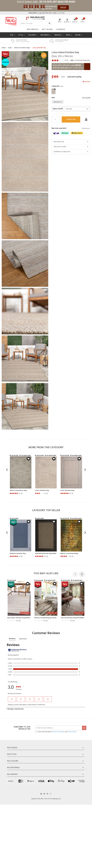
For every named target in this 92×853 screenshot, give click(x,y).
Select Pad (57, 109)
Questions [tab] (23, 638)
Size (12, 35)
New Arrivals (33, 29)
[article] (20, 476)
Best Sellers (47, 29)
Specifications (60, 146)
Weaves (58, 35)
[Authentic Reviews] (17, 650)
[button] (58, 86)
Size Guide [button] (86, 98)
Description (59, 141)
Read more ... (86, 128)
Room (78, 35)
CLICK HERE (46, 13)
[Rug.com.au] (11, 21)
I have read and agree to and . (56, 731)
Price (68, 35)
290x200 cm (58, 102)
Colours (32, 35)
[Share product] (86, 119)
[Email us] (41, 793)
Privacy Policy (72, 731)
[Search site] (49, 23)
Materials (45, 35)
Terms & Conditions (59, 731)
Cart (82, 22)
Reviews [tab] (12, 638)
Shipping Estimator (62, 151)
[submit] (84, 728)
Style (21, 35)
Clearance (60, 29)
